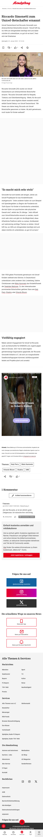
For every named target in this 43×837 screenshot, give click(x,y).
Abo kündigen (6, 805)
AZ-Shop (24, 755)
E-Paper (4, 768)
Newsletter (5, 708)
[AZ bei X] (36, 781)
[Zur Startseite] (21, 5)
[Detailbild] (39, 55)
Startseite (4, 8)
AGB (3, 792)
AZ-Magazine (26, 759)
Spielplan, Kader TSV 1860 (11, 739)
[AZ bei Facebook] (23, 781)
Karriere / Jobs (7, 755)
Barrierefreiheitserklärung (11, 801)
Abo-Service (6, 764)
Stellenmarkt (26, 703)
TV (22, 674)
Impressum (5, 788)
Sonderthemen (26, 764)
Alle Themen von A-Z (9, 703)
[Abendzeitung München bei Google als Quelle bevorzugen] (27, 48)
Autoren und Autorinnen (10, 750)
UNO (27, 470)
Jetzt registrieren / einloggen (21, 555)
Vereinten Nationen (11, 286)
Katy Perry (15, 464)
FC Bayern (5, 683)
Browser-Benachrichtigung (11, 721)
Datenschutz (6, 796)
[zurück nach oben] (22, 822)
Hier (4, 547)
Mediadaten (26, 750)
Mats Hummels (20, 284)
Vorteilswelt (6, 730)
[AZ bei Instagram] (29, 781)
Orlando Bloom (21, 292)
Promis (9, 8)
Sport (23, 670)
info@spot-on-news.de (29, 456)
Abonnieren (6, 759)
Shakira (9, 292)
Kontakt (4, 772)
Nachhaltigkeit (26, 687)
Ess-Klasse (5, 725)
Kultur (24, 678)
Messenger (5, 712)
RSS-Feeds (5, 717)
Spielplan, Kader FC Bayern (11, 734)
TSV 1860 (5, 687)
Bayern (4, 678)
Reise (23, 683)
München (5, 670)
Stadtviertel (6, 674)
